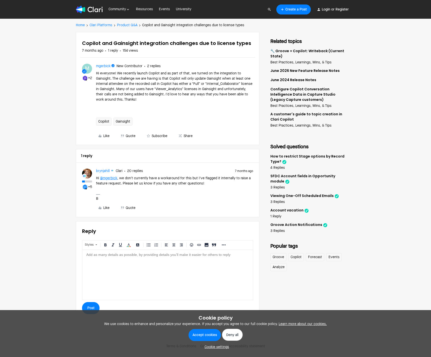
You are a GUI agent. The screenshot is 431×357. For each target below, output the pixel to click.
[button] (293, 9)
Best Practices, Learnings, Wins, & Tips (300, 62)
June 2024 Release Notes (293, 79)
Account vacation (287, 210)
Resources (144, 9)
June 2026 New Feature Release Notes (305, 70)
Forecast (315, 257)
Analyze (279, 267)
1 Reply (275, 216)
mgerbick (103, 66)
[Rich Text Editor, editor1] (167, 275)
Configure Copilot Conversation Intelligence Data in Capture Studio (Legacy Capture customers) (302, 94)
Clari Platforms (101, 25)
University (183, 9)
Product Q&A (127, 25)
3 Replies (277, 187)
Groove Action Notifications (296, 224)
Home (80, 25)
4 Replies (277, 168)
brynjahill (103, 171)
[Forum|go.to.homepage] (89, 9)
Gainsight (123, 121)
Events (164, 9)
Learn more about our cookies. (303, 324)
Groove (278, 257)
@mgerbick (108, 178)
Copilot (103, 121)
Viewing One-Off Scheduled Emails (302, 195)
